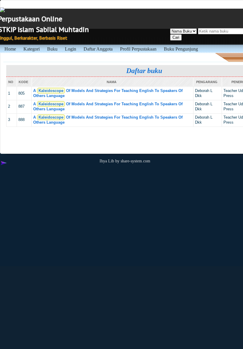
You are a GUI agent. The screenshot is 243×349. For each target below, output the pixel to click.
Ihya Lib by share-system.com (125, 161)
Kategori (31, 48)
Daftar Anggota (98, 48)
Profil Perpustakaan (138, 48)
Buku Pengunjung (181, 48)
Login (70, 48)
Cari (175, 37)
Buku (52, 48)
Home (10, 48)
